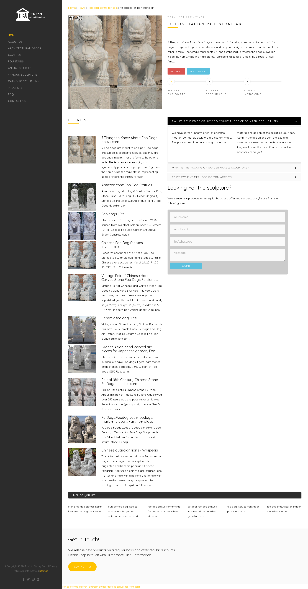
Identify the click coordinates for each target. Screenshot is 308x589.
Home (12, 35)
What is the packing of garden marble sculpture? (210, 167)
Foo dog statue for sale (103, 7)
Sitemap (43, 570)
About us (15, 41)
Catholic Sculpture (23, 81)
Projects (15, 87)
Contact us (17, 101)
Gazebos (15, 55)
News (81, 7)
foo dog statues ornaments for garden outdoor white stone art (164, 511)
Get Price (176, 71)
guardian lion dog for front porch (69, 586)
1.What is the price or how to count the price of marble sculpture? (225, 121)
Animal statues (20, 68)
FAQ (11, 94)
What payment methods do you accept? (202, 177)
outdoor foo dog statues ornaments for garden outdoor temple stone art (123, 511)
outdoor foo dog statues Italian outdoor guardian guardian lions (202, 511)
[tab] (234, 121)
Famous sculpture (22, 74)
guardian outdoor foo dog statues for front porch (114, 586)
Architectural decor (25, 48)
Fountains (16, 61)
